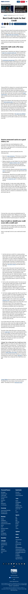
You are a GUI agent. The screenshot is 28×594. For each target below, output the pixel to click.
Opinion (18, 531)
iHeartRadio (14, 566)
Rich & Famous (4, 544)
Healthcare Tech (19, 507)
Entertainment (4, 543)
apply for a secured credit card (9, 52)
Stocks (2, 518)
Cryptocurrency (4, 522)
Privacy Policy (18, 544)
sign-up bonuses (11, 156)
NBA (16, 518)
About (17, 537)
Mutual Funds (4, 534)
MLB (16, 520)
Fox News (17, 554)
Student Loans (4, 493)
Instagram (9, 564)
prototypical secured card (9, 60)
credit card (7, 332)
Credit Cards (3, 495)
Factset (8, 584)
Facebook (2, 24)
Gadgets (17, 504)
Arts (2, 552)
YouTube (11, 564)
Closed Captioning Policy (21, 550)
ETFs (2, 526)
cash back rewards (11, 264)
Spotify (24, 564)
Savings (2, 498)
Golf (16, 526)
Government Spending (5, 510)
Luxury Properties (19, 495)
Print (10, 24)
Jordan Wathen (4, 379)
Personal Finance (5, 490)
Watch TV (22, 1)
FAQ (16, 546)
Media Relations (19, 547)
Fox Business (5, 1)
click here (20, 355)
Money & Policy (4, 511)
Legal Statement (16, 585)
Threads (7, 24)
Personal (17, 492)
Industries (3, 530)
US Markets (3, 520)
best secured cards (8, 102)
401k (2, 501)
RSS (19, 564)
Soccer (17, 525)
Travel (2, 546)
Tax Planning (3, 505)
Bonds (2, 525)
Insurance (3, 500)
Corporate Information (20, 549)
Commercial (18, 493)
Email (12, 24)
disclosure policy (18, 382)
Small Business (4, 513)
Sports (17, 515)
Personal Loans (4, 497)
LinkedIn (17, 564)
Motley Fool (3, 27)
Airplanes (3, 549)
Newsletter (22, 564)
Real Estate (18, 490)
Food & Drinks (4, 551)
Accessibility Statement (20, 552)
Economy (3, 508)
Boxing (17, 523)
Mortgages (3, 492)
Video (17, 534)
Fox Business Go (19, 557)
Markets (5, 15)
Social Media (18, 502)
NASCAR (17, 522)
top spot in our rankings (20, 113)
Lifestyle (3, 541)
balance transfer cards (15, 162)
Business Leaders (4, 528)
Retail (2, 531)
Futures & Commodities (6, 523)
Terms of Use (18, 542)
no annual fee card (11, 179)
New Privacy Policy (14, 575)
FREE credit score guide (11, 352)
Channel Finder (19, 539)
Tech (17, 498)
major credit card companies (12, 34)
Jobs (17, 541)
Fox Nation (18, 555)
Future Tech (18, 508)
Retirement (3, 503)
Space (17, 511)
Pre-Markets (3, 533)
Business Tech (18, 505)
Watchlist (3, 538)
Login (18, 1)
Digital (17, 500)
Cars (2, 547)
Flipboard (14, 564)
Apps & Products (19, 558)
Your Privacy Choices (15, 577)
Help (14, 579)
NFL (16, 517)
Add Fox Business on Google (21, 23)
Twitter (5, 24)
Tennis (17, 528)
